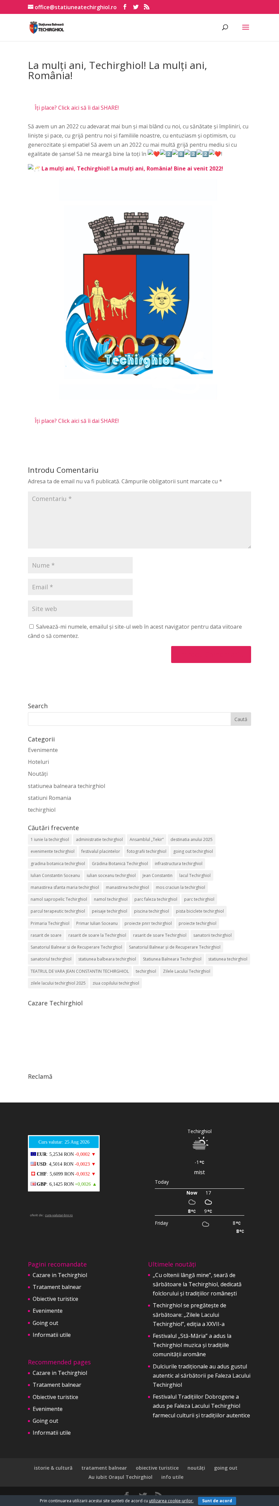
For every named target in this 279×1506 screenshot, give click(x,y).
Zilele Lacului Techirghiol (186, 971)
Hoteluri (38, 762)
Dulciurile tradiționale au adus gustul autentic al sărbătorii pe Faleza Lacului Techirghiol (201, 1375)
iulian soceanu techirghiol (111, 875)
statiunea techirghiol (227, 959)
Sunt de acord (217, 1501)
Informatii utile (52, 1335)
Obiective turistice (55, 1299)
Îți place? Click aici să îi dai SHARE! (77, 107)
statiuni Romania (49, 798)
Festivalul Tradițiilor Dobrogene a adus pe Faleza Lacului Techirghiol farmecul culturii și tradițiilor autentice (201, 1406)
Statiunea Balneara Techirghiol (172, 959)
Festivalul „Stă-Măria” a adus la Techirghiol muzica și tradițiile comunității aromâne (192, 1345)
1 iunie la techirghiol (50, 839)
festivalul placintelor (100, 851)
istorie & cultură (53, 1468)
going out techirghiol (193, 851)
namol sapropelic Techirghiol (59, 899)
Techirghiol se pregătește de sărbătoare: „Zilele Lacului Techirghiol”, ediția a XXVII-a (189, 1314)
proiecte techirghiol (197, 923)
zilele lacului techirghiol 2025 (58, 983)
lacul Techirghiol (195, 875)
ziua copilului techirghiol (116, 983)
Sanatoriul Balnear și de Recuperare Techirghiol (174, 947)
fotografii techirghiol (146, 851)
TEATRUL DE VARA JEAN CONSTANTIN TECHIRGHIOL (80, 971)
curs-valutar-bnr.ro (59, 1215)
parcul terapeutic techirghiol (58, 911)
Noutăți (38, 773)
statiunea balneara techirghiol (66, 786)
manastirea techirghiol (127, 887)
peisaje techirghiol (109, 911)
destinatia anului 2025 (191, 839)
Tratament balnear (57, 1287)
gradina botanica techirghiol (58, 863)
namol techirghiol (111, 899)
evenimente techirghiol (53, 851)
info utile (172, 1477)
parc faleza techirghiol (155, 899)
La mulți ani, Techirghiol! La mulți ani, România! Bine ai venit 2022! (132, 168)
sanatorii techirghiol (212, 935)
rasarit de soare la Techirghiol (97, 935)
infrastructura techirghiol (178, 863)
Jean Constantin (158, 875)
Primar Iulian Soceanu (97, 923)
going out (225, 1468)
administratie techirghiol (99, 839)
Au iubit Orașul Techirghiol (120, 1477)
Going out (45, 1323)
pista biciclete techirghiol (200, 911)
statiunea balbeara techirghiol (107, 959)
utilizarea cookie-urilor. (171, 1501)
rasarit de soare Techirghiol (159, 935)
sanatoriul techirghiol (51, 959)
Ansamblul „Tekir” (147, 839)
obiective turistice (157, 1468)
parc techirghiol (199, 899)
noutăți (196, 1468)
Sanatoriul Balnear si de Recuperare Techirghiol (76, 947)
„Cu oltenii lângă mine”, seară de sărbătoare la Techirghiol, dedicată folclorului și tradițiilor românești (197, 1284)
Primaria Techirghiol (50, 923)
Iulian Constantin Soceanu (55, 875)
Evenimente (43, 750)
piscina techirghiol (151, 911)
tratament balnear (104, 1468)
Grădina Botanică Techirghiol (120, 863)
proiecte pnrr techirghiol (148, 923)
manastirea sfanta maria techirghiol (65, 887)
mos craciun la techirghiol (180, 887)
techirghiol (41, 809)
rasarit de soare (46, 935)
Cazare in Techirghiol (60, 1275)
